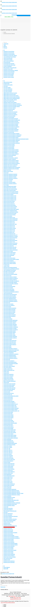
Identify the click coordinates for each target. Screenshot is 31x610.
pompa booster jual (7, 418)
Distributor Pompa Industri (9, 54)
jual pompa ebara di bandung (9, 308)
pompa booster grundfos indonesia (11, 408)
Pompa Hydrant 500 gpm (8, 463)
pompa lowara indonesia (8, 485)
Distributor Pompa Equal (8, 52)
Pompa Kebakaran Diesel (8, 475)
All (4, 50)
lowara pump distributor (8, 374)
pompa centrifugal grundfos (9, 444)
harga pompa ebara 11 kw (9, 221)
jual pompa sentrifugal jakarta (9, 356)
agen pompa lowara (7, 82)
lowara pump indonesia (8, 375)
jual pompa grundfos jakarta (9, 332)
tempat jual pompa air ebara (9, 556)
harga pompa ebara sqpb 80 (9, 248)
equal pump (6, 172)
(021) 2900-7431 (9, 16)
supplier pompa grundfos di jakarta (10, 536)
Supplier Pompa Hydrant (8, 73)
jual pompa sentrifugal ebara (9, 355)
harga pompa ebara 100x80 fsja (10, 220)
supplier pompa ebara (8, 531)
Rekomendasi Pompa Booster (9, 67)
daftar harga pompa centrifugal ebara (11, 98)
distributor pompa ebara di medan (10, 125)
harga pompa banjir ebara (9, 201)
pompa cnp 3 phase (7, 447)
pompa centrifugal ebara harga (10, 443)
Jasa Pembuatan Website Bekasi (8, 602)
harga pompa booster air (8, 202)
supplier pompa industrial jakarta (10, 544)
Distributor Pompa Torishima (9, 159)
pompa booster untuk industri (9, 432)
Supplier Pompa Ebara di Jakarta (10, 70)
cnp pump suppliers (7, 91)
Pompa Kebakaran (7, 474)
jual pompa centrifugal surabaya (10, 301)
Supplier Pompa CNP (8, 69)
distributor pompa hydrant (9, 144)
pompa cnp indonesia (8, 455)
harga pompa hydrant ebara (9, 252)
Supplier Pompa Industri (8, 74)
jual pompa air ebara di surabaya (10, 278)
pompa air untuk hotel (8, 390)
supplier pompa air (7, 524)
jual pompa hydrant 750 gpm (9, 343)
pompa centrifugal (7, 439)
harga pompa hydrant (8, 251)
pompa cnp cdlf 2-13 (7, 451)
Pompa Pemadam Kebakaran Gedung (11, 492)
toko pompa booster (7, 558)
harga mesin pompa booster (9, 190)
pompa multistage (7, 487)
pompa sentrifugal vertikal (9, 505)
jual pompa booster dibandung (10, 294)
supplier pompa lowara (8, 551)
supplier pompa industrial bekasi (10, 543)
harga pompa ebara (7, 216)
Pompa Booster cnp (7, 394)
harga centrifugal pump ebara (9, 186)
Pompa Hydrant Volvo (8, 473)
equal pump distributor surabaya (10, 178)
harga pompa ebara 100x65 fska (10, 218)
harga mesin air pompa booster (10, 189)
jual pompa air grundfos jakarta (10, 282)
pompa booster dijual (8, 397)
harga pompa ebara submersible (10, 249)
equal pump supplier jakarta (9, 182)
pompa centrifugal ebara (8, 441)
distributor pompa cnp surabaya (10, 114)
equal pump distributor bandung (10, 174)
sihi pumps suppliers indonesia (10, 519)
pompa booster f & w (7, 400)
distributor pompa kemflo (8, 147)
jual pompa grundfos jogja (9, 333)
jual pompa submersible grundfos (10, 363)
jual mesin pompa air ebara (9, 271)
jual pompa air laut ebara (8, 289)
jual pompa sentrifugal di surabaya (10, 354)
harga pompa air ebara (8, 194)
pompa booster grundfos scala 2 (10, 409)
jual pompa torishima (7, 364)
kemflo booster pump (7, 368)
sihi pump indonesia (7, 515)
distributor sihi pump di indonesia (10, 164)
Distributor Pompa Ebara (8, 51)
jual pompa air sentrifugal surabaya (11, 291)
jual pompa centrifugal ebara (9, 298)
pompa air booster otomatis (9, 387)
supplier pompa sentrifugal (9, 554)
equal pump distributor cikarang (10, 175)
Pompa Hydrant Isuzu (8, 470)
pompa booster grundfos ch (9, 402)
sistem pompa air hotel (8, 521)
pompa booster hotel (7, 413)
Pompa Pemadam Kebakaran (9, 489)
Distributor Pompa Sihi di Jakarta (10, 157)
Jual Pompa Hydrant (7, 59)
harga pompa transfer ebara (9, 262)
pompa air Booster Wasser (9, 389)
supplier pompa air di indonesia (10, 525)
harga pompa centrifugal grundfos (10, 212)
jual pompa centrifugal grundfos (10, 299)
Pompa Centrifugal (7, 66)
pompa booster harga (8, 412)
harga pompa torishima (8, 260)
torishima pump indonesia (8, 562)
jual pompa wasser (7, 367)
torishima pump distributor (9, 561)
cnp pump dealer (7, 87)
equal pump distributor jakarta (9, 176)
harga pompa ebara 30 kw (9, 229)
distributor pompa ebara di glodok (10, 121)
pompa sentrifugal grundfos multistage (11, 502)
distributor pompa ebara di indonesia (11, 122)
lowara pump (6, 372)
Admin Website (6, 567)
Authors (5, 46)
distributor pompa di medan (9, 115)
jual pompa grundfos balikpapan (10, 320)
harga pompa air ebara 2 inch (9, 195)
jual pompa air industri (8, 287)
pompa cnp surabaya (8, 456)
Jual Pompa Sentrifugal (8, 60)
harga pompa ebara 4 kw (8, 232)
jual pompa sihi (6, 359)
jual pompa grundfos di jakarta (10, 325)
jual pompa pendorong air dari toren (11, 349)
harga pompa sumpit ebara (9, 258)
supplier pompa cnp (7, 528)
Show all (5, 47)
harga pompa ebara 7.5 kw (9, 241)
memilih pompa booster (8, 379)
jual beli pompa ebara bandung (10, 267)
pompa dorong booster (8, 458)
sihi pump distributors (8, 513)
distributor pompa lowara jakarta (10, 152)
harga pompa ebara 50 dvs (9, 233)
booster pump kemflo (7, 84)
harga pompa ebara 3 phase (9, 228)
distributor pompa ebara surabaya (10, 130)
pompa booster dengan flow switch (10, 395)
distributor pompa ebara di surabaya (11, 126)
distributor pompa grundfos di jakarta (11, 133)
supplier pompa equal (8, 533)
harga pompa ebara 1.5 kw (9, 217)
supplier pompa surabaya (8, 555)
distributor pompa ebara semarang (10, 129)
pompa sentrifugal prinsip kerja (10, 504)
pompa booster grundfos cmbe (10, 406)
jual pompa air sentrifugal (8, 290)
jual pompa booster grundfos (9, 295)
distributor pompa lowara (8, 148)
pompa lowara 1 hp (7, 479)
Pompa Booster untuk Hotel (9, 431)
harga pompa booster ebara (9, 205)
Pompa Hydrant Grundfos (8, 469)
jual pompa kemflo (7, 345)
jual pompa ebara (7, 306)
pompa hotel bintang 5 (8, 460)
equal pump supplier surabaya (9, 183)
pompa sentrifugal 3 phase (9, 497)
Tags (4, 45)
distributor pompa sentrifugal (9, 155)
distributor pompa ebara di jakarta (10, 124)
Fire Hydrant (6, 184)
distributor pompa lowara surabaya (11, 153)
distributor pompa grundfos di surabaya (11, 136)
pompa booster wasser (8, 433)
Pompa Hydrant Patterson (9, 471)
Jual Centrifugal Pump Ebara (9, 56)
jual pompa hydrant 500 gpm (9, 341)
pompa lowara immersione (9, 483)
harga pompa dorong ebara (9, 214)
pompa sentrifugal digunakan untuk (11, 500)
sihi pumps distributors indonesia (10, 516)
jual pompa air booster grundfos (10, 274)
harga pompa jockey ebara (9, 253)
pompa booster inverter (8, 416)
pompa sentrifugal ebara (8, 501)
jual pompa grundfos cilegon (9, 322)
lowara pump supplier (8, 377)
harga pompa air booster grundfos (10, 191)
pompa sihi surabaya (8, 509)
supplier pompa (6, 523)
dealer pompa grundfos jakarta (10, 99)
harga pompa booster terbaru (9, 207)
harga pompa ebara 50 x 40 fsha (10, 236)
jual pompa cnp (6, 302)
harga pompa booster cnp (9, 203)
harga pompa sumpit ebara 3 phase (11, 259)
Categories (5, 43)
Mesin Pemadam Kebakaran (9, 381)
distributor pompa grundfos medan (10, 141)
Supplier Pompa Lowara (8, 77)
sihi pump (5, 512)
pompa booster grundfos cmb (9, 405)
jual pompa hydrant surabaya (9, 344)
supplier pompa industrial (8, 542)
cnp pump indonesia (7, 90)
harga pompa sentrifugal (8, 255)
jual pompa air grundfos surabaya (10, 283)
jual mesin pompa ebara (8, 272)
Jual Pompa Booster (7, 58)
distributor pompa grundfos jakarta (10, 137)
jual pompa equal (7, 317)
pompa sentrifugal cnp (8, 498)
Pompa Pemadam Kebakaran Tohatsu (11, 494)
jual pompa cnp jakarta (8, 304)
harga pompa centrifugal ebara (10, 210)
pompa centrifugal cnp (8, 440)
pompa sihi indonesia (8, 508)
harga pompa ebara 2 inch (9, 222)
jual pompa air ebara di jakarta (10, 276)
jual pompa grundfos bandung (9, 321)
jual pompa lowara (7, 347)
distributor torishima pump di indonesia (11, 167)
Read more (3, 587)
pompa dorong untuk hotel (9, 459)
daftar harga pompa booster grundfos (11, 97)
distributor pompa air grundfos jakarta (11, 106)
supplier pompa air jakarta (9, 33)
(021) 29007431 (12, 596)
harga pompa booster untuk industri (11, 209)
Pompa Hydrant (6, 462)
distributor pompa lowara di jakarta (10, 149)
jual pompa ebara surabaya (9, 316)
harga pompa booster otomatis (10, 206)
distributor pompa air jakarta (9, 107)
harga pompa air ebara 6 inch (9, 199)
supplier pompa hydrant (8, 539)
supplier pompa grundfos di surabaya (11, 538)
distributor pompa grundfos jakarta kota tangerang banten (15, 138)
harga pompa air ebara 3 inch (9, 197)
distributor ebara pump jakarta (9, 102)
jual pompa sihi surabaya (8, 360)
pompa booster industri (8, 414)
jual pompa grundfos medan (9, 335)
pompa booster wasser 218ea (9, 435)
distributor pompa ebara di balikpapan (11, 120)
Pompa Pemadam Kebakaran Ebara (11, 490)
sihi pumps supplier (7, 517)
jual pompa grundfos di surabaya (10, 329)
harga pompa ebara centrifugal (10, 244)
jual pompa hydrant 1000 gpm (9, 340)
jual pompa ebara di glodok (9, 309)
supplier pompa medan (8, 552)
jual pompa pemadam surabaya (10, 348)
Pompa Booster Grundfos (8, 63)
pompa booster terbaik (8, 428)
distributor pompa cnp (8, 110)
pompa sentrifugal (7, 496)
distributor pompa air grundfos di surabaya (12, 105)
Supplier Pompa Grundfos (8, 71)
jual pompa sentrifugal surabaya (10, 358)
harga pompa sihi (7, 256)
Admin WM (5, 568)
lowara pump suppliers (8, 378)
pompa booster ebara (8, 398)
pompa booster (6, 391)
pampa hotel (6, 382)
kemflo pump (6, 371)
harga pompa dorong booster (9, 213)
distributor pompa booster (9, 109)
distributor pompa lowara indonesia (11, 151)
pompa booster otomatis (8, 421)
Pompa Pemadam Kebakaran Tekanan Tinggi (13, 493)
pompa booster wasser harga (9, 436)
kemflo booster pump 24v (8, 370)
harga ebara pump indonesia (9, 187)
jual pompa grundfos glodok (9, 331)
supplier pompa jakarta (8, 547)
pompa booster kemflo (8, 420)
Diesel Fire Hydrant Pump (8, 101)
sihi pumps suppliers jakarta (9, 520)
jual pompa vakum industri (9, 366)
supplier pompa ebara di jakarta (10, 532)
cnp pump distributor (7, 88)
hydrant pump (6, 264)
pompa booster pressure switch (10, 423)
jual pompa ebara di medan (9, 312)
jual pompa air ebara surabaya (10, 279)
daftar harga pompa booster (9, 94)
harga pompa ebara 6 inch (9, 239)
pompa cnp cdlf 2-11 (7, 450)
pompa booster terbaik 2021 (9, 429)
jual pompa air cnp (7, 275)
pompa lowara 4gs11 (7, 482)
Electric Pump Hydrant (8, 171)
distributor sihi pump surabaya (9, 166)
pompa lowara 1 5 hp (7, 478)
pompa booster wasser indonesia (10, 437)
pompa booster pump (8, 424)
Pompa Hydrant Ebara (8, 467)
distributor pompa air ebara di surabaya (11, 103)
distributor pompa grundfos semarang (11, 143)
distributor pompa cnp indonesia (10, 111)
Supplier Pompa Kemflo (8, 75)
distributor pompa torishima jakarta (11, 160)
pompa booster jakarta (8, 417)
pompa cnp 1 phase (7, 446)
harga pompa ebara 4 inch (9, 230)
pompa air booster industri (9, 385)
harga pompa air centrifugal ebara (10, 193)
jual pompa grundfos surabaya (10, 337)
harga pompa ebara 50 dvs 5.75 (10, 235)
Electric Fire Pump (7, 170)
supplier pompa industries (8, 546)
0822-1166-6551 (17, 597)
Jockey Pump (6, 266)
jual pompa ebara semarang (9, 314)
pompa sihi (5, 506)
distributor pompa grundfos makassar (11, 140)
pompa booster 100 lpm (8, 393)
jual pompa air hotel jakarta (9, 286)
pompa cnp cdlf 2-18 (7, 452)
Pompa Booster (6, 62)
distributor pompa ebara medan (10, 128)
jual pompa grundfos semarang (10, 336)
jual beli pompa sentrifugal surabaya (11, 268)
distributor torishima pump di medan (11, 168)
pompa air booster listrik (8, 386)
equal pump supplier (7, 180)
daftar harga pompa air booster (10, 92)
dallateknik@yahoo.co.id (15, 598)
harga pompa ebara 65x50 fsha (10, 240)
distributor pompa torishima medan (10, 161)
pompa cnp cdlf (6, 448)
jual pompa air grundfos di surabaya (11, 281)
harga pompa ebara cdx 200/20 (10, 243)
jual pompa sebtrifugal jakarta (9, 351)
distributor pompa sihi (8, 156)
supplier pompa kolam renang (9, 550)
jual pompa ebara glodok (8, 313)
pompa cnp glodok (7, 454)
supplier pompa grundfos (8, 535)
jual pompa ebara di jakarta (9, 310)
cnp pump (5, 86)
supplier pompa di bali (8, 529)
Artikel (4, 604)
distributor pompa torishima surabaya (11, 163)
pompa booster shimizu (8, 427)
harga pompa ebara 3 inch (9, 226)
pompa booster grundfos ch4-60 (10, 404)
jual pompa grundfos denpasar (10, 324)
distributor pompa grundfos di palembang (12, 134)
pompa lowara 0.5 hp (8, 477)
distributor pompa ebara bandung (10, 118)
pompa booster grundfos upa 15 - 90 (11, 410)
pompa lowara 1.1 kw (7, 481)
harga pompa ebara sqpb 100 (9, 247)
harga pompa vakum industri (9, 263)
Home (4, 32)
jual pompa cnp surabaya (8, 305)
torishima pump (6, 559)
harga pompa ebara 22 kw (9, 225)
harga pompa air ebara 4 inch (9, 198)
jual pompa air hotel (7, 285)
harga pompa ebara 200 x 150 (10, 224)
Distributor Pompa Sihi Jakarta (10, 55)
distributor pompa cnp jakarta (9, 113)
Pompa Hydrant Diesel (8, 466)
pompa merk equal (7, 486)
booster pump (6, 83)
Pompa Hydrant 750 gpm (8, 464)
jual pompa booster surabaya (9, 297)
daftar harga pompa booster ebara (10, 95)
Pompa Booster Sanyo (8, 425)
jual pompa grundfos (7, 318)
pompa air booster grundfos (9, 383)
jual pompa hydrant (7, 339)
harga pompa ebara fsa (8, 245)
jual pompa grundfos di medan (10, 328)
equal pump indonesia (8, 179)
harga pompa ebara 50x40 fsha (10, 237)
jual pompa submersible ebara (9, 362)
